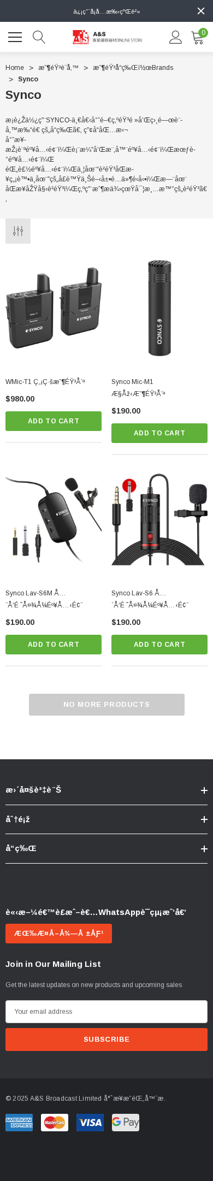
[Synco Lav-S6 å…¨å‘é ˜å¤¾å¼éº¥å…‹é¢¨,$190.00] (159, 519)
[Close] (201, 10)
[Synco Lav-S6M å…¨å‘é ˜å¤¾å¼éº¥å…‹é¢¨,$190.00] (53, 519)
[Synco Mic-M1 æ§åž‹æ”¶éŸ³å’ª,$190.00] (159, 308)
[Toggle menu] (16, 35)
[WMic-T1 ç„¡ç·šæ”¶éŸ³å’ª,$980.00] (53, 308)
